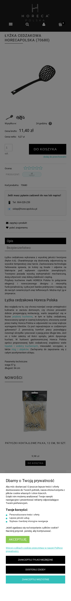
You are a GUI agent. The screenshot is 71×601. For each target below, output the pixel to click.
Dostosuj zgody (35, 569)
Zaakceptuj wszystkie (35, 579)
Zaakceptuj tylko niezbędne (35, 560)
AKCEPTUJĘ (18, 539)
